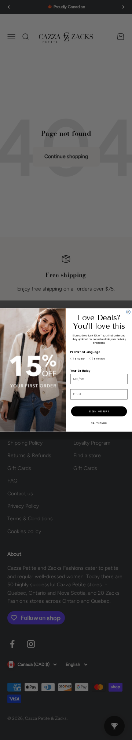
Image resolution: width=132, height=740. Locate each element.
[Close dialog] (128, 312)
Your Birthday (80, 371)
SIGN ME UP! (99, 411)
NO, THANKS (99, 423)
